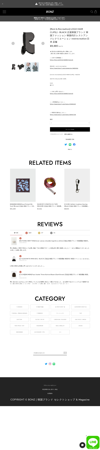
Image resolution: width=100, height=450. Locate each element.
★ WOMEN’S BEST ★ (81, 306)
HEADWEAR (40, 325)
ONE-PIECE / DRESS (80, 319)
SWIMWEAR (19, 332)
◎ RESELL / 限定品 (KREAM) (19, 313)
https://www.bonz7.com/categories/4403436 (64, 68)
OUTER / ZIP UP (39, 319)
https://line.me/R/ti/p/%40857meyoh (61, 60)
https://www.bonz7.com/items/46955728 (63, 114)
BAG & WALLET (60, 325)
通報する (70, 149)
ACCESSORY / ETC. (39, 332)
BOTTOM (19, 319)
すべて (16, 233)
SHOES (81, 325)
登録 (65, 353)
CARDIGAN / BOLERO (60, 319)
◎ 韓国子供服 (39, 306)
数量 (51, 119)
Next (43, 43)
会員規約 (50, 393)
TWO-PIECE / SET (19, 325)
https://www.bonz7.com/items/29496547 (63, 104)
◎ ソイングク (60, 313)
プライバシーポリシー (50, 385)
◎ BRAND (19, 306)
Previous (13, 43)
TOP (80, 313)
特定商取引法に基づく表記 (50, 389)
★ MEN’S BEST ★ (60, 306)
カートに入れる (70, 129)
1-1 (60, 332)
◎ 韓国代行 (40, 313)
